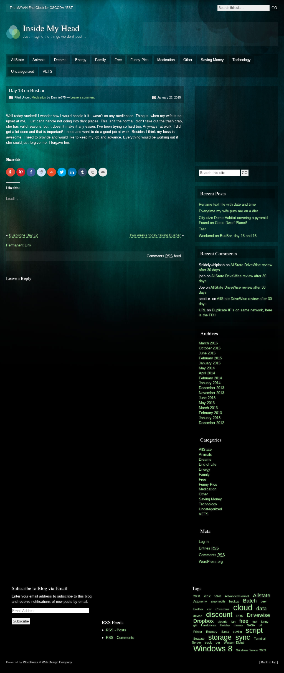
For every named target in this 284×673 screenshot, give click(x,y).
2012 (207, 596)
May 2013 (207, 403)
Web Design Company (57, 662)
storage (220, 637)
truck (208, 642)
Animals (38, 60)
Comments (212, 555)
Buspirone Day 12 (23, 235)
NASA (251, 625)
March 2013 (208, 408)
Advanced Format (237, 596)
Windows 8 (212, 648)
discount (219, 614)
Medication (166, 60)
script (254, 630)
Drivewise (258, 615)
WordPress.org (211, 561)
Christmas (222, 609)
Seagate (198, 638)
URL (202, 310)
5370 (217, 596)
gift (195, 625)
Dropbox (203, 621)
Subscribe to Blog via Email (39, 588)
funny (264, 621)
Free (118, 60)
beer (264, 601)
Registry (211, 631)
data (261, 608)
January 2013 (209, 418)
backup (234, 601)
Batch (250, 601)
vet (218, 642)
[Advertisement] (210, 33)
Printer (197, 631)
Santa (225, 631)
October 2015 (209, 348)
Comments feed (164, 256)
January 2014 (209, 383)
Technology (241, 60)
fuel (254, 621)
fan (233, 621)
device (197, 615)
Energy (81, 60)
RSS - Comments (120, 638)
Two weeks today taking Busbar (155, 235)
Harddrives (208, 625)
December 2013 (211, 388)
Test (202, 229)
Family (100, 60)
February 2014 (210, 378)
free (243, 621)
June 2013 (207, 398)
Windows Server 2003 (251, 650)
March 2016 (208, 343)
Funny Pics (139, 60)
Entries (209, 548)
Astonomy (200, 601)
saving (237, 631)
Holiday (225, 625)
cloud (242, 607)
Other (187, 60)
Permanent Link (18, 245)
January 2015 (209, 363)
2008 (196, 596)
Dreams (60, 60)
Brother (198, 609)
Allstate (261, 595)
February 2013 (210, 413)
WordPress (30, 662)
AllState (17, 60)
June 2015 (207, 353)
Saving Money (212, 60)
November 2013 (211, 393)
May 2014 (207, 368)
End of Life (207, 464)
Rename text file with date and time (227, 204)
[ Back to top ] (268, 662)
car (209, 609)
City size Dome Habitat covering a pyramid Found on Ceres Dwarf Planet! (233, 220)
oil (260, 625)
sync (242, 637)
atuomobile (218, 601)
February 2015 (210, 358)
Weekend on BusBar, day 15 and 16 (228, 236)
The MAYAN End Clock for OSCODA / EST (41, 8)
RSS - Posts (116, 630)
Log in (204, 542)
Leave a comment (82, 97)
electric (222, 621)
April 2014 (207, 373)
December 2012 (211, 423)
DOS (239, 615)
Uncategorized (22, 71)
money (238, 625)
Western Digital (234, 642)
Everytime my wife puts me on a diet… (230, 211)
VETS (47, 71)
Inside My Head (51, 28)
